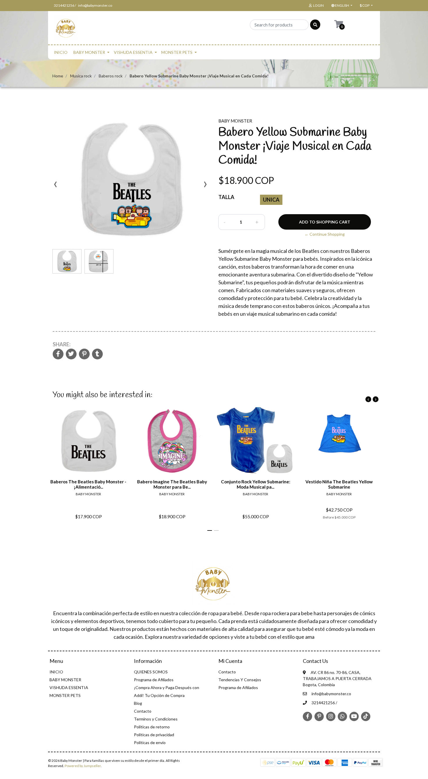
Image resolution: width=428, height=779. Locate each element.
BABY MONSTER (89, 52)
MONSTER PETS (176, 52)
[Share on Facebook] (58, 354)
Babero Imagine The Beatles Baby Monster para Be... (172, 484)
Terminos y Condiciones (156, 718)
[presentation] (55, 186)
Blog (138, 703)
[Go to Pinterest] (319, 716)
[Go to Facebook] (307, 716)
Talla (226, 197)
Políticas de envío (150, 742)
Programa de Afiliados (154, 679)
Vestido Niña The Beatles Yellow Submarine (339, 484)
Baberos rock (111, 75)
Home (57, 75)
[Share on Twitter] (71, 354)
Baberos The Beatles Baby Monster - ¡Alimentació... (88, 484)
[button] (341, 5)
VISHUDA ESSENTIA (133, 52)
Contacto (142, 711)
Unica (271, 199)
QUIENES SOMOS (151, 671)
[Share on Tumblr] (97, 354)
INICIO (61, 52)
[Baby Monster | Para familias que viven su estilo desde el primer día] (66, 29)
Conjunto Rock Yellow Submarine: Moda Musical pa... (255, 484)
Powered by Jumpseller (83, 766)
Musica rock (81, 75)
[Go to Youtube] (354, 716)
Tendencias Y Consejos (239, 679)
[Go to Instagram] (330, 716)
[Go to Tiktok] (365, 716)
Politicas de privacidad (154, 734)
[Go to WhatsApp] (342, 716)
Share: (61, 344)
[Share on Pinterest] (84, 354)
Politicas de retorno (152, 726)
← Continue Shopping (325, 234)
